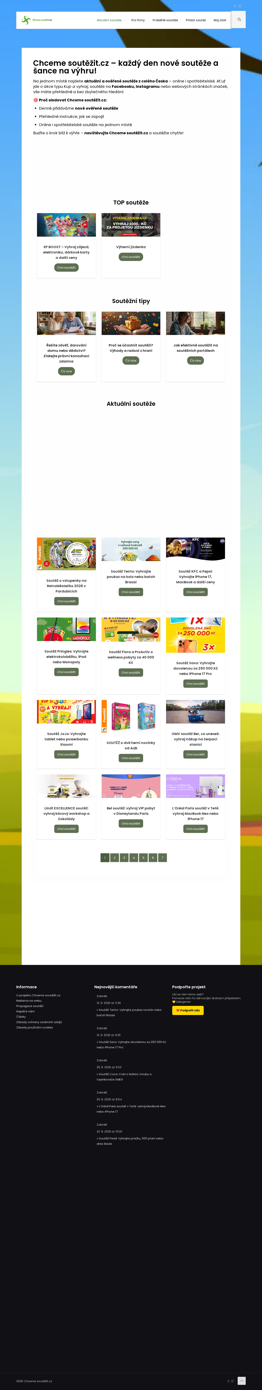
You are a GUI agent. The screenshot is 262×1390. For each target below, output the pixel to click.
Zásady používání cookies (34, 1027)
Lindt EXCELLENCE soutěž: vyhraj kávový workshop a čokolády (66, 813)
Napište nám (25, 1011)
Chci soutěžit (66, 268)
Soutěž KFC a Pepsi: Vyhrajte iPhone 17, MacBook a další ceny (195, 576)
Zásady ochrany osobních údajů (39, 1022)
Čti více (66, 371)
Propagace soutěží (29, 1006)
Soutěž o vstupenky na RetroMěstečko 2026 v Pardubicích (66, 586)
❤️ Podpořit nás (188, 1010)
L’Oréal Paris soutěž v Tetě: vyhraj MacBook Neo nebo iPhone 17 (195, 813)
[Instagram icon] (239, 6)
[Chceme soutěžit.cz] (37, 20)
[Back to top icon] (242, 1381)
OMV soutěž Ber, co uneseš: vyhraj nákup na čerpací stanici (195, 739)
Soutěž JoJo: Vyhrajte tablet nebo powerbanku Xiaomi (66, 739)
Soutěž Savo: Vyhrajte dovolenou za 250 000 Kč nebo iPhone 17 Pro (195, 668)
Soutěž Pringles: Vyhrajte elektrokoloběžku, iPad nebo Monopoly (66, 656)
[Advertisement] (131, 169)
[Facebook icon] (234, 6)
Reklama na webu (29, 1001)
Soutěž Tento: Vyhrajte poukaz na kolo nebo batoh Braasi (131, 576)
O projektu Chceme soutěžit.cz (38, 995)
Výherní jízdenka (131, 246)
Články (21, 1017)
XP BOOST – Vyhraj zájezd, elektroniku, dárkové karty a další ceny (66, 252)
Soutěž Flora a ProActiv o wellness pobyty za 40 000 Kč (131, 657)
